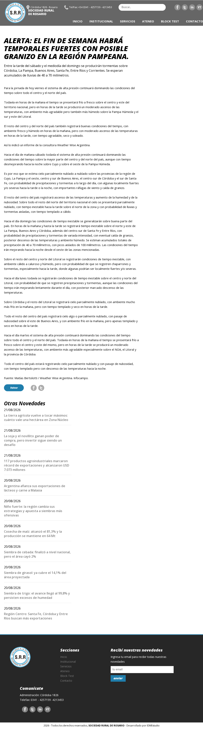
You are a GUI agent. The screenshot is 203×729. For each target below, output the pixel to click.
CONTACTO (194, 21)
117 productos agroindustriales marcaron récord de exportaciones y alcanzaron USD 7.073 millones (36, 465)
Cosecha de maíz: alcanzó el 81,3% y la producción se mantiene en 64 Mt (33, 533)
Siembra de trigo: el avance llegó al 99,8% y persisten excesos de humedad (37, 595)
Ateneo (65, 671)
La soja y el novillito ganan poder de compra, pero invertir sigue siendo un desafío (33, 440)
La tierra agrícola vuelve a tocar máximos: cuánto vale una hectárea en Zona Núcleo (36, 417)
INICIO (77, 21)
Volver (14, 387)
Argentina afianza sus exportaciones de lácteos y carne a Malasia (34, 488)
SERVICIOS (127, 21)
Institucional (68, 661)
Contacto (66, 680)
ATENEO (148, 21)
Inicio (63, 657)
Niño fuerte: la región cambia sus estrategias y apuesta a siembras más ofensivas (33, 510)
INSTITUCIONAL (101, 21)
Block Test (67, 676)
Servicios (66, 666)
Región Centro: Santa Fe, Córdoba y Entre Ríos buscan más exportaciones (36, 616)
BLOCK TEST (170, 21)
